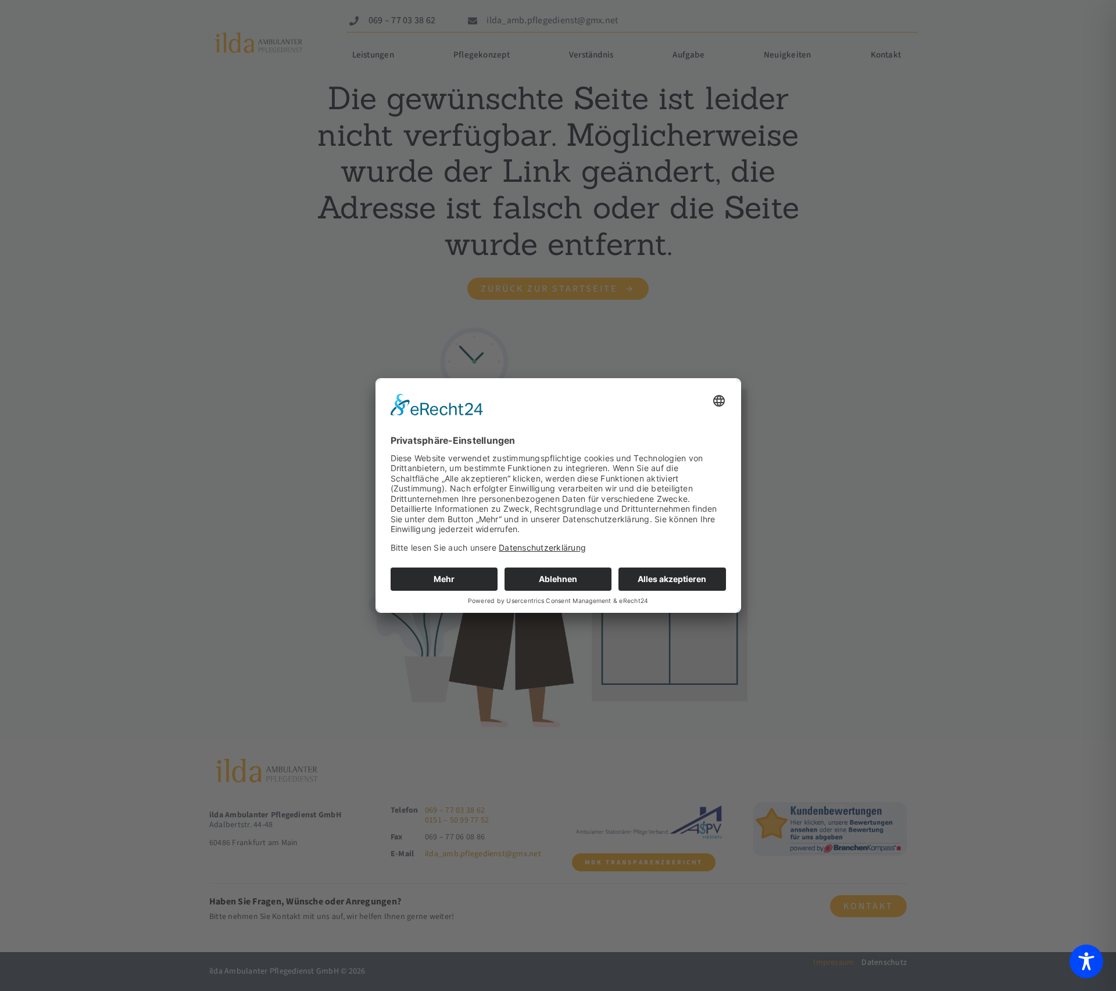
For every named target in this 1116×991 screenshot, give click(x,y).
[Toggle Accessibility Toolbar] (1086, 961)
